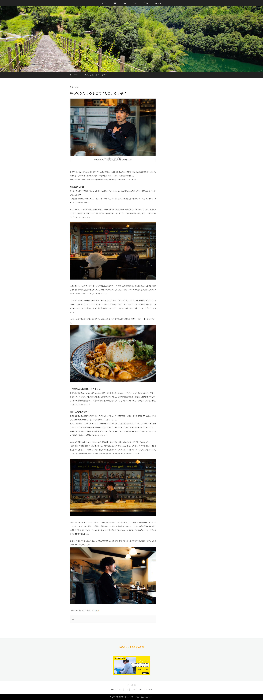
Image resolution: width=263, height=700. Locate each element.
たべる (146, 3)
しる (125, 3)
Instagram (131, 684)
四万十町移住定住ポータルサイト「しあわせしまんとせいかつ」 (135, 697)
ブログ (76, 75)
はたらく (104, 3)
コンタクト (158, 3)
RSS (135, 684)
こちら (97, 610)
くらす (135, 3)
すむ (115, 3)
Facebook (128, 684)
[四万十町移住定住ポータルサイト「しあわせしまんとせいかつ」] (131, 648)
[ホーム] (70, 72)
